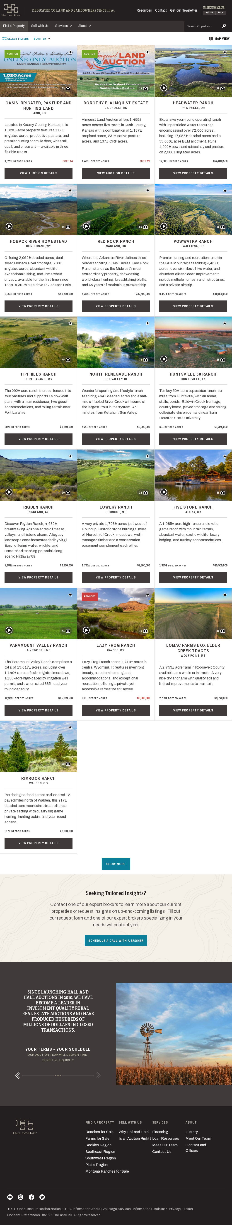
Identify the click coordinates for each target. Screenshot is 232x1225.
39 (63, 88)
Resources (144, 10)
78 (140, 360)
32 (63, 764)
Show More (116, 864)
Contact (161, 10)
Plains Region (96, 1165)
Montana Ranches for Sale (107, 1171)
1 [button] (55, 1075)
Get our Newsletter (183, 10)
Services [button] (62, 25)
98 (218, 88)
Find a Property (14, 25)
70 (140, 631)
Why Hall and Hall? (134, 1132)
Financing (160, 1132)
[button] (42, 38)
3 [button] (60, 1075)
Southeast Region (100, 1152)
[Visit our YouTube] (10, 1198)
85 (140, 227)
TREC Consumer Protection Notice (34, 1209)
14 (140, 88)
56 (63, 227)
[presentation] (15, 38)
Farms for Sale (97, 1138)
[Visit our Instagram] (20, 1198)
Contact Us (161, 1152)
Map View (222, 39)
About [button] (83, 25)
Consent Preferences (23, 1215)
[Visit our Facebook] (31, 1198)
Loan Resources (165, 1138)
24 (140, 492)
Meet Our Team (165, 1145)
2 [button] (57, 1075)
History (192, 1132)
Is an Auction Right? (135, 1138)
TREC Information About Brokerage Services (97, 1209)
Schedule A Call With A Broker (115, 941)
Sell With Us (39, 25)
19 (218, 631)
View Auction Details (38, 173)
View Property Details (193, 173)
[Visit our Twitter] (42, 1198)
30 (63, 492)
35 (218, 360)
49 (63, 360)
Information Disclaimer (150, 1209)
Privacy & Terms (181, 1209)
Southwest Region (100, 1158)
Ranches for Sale (99, 1132)
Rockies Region (98, 1145)
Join (221, 12)
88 (218, 492)
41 (63, 631)
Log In (209, 12)
